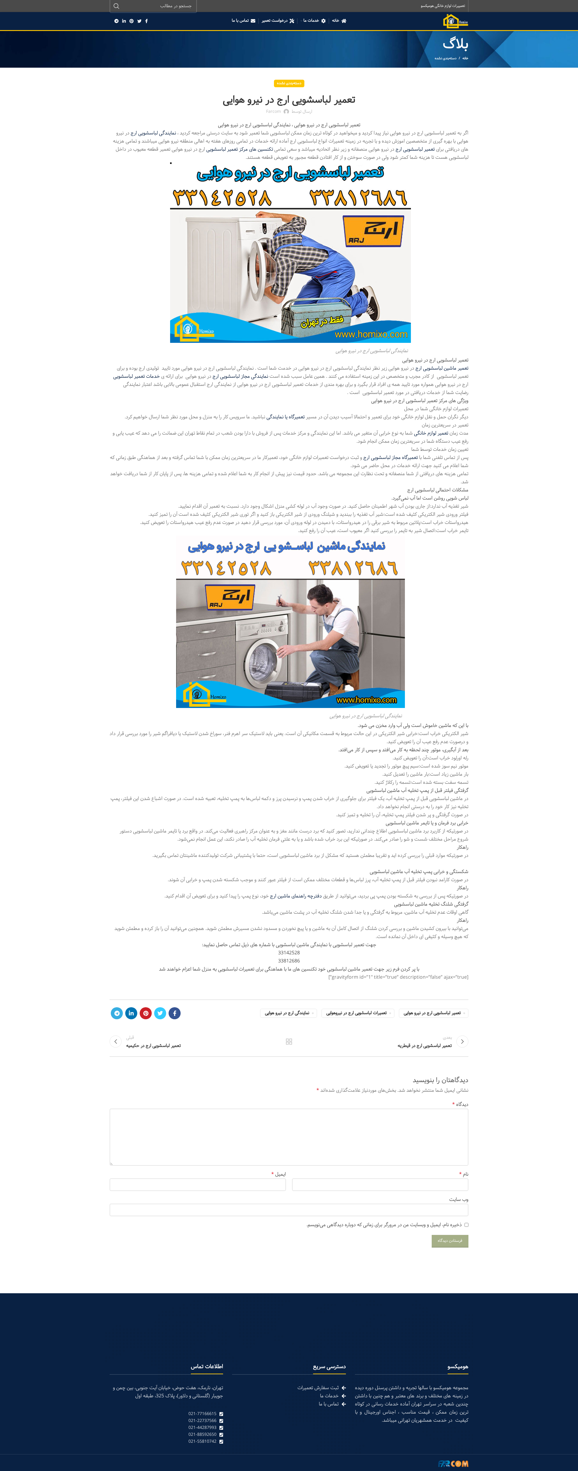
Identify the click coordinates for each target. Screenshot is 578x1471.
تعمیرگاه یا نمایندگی (285, 417)
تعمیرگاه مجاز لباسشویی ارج (390, 458)
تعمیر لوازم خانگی (431, 433)
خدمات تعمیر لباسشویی (136, 376)
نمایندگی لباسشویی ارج (154, 133)
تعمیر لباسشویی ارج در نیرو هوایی (432, 1013)
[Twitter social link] (139, 21)
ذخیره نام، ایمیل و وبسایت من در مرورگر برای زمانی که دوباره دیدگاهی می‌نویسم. (384, 1225)
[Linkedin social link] (124, 21)
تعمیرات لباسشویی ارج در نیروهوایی (356, 1013)
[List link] (166, 1414)
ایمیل (278, 1174)
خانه (465, 58)
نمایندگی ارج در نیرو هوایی (287, 1013)
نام (463, 1174)
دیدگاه (460, 1104)
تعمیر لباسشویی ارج (416, 149)
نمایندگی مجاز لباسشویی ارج (240, 376)
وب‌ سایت (458, 1200)
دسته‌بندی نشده (445, 58)
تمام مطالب (289, 1042)
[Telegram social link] (116, 21)
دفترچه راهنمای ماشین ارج (296, 896)
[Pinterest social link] (131, 21)
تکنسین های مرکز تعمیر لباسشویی (240, 149)
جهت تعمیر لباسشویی (354, 945)
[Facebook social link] (146, 21)
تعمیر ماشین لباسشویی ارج (441, 368)
